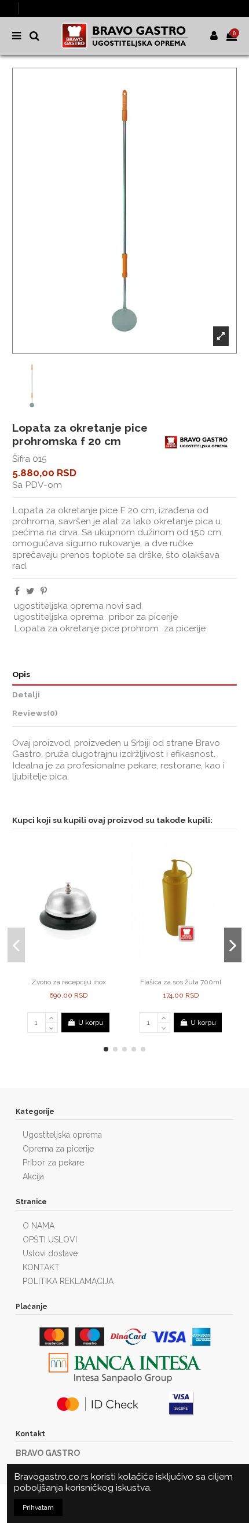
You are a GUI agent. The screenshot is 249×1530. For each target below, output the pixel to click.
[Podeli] (17, 591)
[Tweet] (30, 591)
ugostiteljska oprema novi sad (77, 605)
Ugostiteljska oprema (62, 1134)
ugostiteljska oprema (59, 616)
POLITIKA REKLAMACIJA (68, 1281)
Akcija (33, 1176)
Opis (21, 674)
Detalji (26, 694)
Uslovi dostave (50, 1253)
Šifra (21, 458)
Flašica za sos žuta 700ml (180, 982)
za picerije (185, 628)
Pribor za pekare (53, 1162)
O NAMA (38, 1225)
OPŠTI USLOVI (50, 1239)
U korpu (91, 1022)
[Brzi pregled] (75, 969)
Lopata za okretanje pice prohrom (86, 628)
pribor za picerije (143, 616)
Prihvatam (38, 1507)
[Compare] (62, 969)
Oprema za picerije (58, 1148)
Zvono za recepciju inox (68, 982)
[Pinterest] (44, 591)
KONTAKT (41, 1267)
